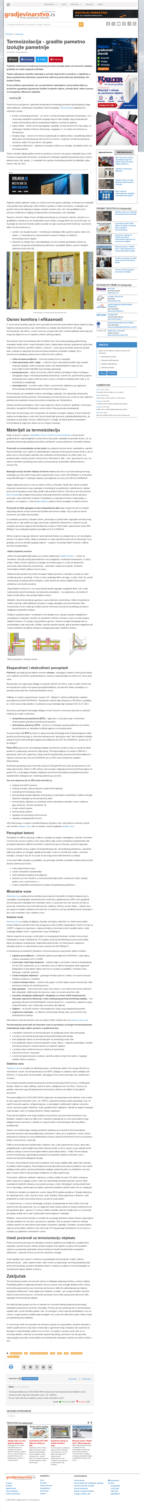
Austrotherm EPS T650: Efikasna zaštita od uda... (38, 1443)
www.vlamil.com (114, 301)
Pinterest (57, 59)
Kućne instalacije (81, 1488)
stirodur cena (68, 826)
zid (26, 1353)
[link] (37, 15)
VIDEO (100, 4)
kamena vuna (76, 1353)
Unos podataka (12, 1491)
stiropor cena (25, 826)
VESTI (63, 4)
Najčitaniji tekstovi (124, 152)
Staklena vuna (13, 1068)
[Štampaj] (10, 1366)
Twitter (42, 59)
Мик (98, 412)
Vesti (42, 1480)
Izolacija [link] (11, 1416)
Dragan (99, 401)
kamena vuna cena (79, 1020)
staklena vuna (13, 1357)
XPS (66, 1353)
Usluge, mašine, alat (82, 1494)
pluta (52, 1353)
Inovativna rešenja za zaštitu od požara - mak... (59, 1443)
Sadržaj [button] (13, 98)
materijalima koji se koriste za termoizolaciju (50, 435)
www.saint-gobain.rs (116, 311)
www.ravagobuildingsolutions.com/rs (122, 327)
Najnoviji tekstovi (105, 152)
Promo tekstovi (46, 1486)
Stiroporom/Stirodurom (110, 360)
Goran (98, 389)
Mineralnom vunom (108, 357)
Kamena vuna (13, 921)
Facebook (28, 59)
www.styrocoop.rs (115, 319)
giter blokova (43, 501)
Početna (9, 34)
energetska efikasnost (39, 1353)
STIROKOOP (113, 315)
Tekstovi (19, 34)
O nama (9, 1483)
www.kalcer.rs (113, 293)
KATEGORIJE (50, 5)
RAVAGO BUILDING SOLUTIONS (120, 323)
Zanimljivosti (45, 1488)
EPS (59, 1353)
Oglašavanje (11, 1488)
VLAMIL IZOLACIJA (115, 297)
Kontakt (9, 1486)
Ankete (43, 1494)
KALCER (111, 289)
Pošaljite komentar (30, 1379)
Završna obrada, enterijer (84, 1486)
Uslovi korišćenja (13, 1494)
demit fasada (12, 495)
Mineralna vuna (14, 896)
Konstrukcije (79, 1480)
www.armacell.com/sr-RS (118, 335)
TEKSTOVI (76, 5)
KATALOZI (89, 4)
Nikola (98, 395)
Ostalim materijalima (109, 364)
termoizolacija (16, 1353)
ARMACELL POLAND (116, 331)
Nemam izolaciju (107, 368)
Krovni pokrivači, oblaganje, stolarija (88, 1483)
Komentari (103, 385)
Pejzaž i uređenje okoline (84, 1491)
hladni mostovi (67, 556)
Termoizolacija (66, 108)
